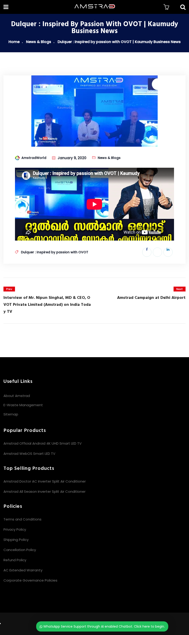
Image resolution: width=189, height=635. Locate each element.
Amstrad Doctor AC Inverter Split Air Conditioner (44, 481)
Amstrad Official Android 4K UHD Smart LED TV (42, 443)
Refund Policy (14, 560)
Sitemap (10, 414)
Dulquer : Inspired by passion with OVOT (54, 252)
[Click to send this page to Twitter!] (157, 252)
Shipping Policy (16, 539)
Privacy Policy (14, 529)
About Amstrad (16, 395)
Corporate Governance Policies (30, 580)
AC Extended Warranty (22, 570)
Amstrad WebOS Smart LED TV (29, 453)
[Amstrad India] (94, 6)
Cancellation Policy (19, 549)
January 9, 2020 (72, 157)
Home (14, 41)
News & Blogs (38, 41)
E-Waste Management (23, 405)
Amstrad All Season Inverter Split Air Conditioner (44, 491)
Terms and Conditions (22, 519)
